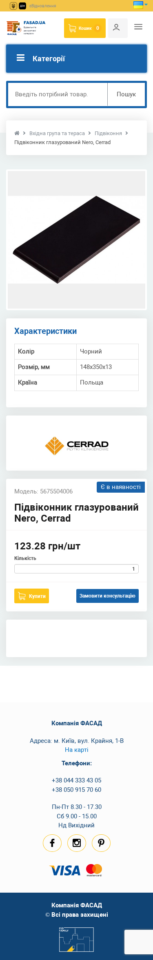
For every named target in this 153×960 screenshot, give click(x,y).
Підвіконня (108, 133)
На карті (77, 749)
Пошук (126, 94)
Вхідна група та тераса (57, 133)
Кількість (25, 558)
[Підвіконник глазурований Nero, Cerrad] (76, 239)
